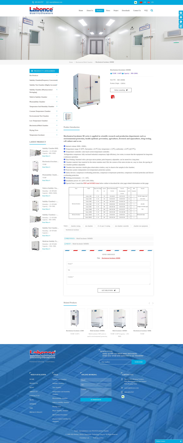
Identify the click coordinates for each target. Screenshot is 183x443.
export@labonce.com (55, 2)
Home (81, 10)
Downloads (126, 10)
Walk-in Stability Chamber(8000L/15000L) (50, 188)
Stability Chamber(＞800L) (50, 215)
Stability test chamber (59, 379)
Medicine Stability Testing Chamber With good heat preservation (50, 241)
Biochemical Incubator (59, 415)
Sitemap (33, 404)
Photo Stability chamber (60, 410)
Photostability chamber (60, 398)
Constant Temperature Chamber (40, 111)
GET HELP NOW (107, 290)
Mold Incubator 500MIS (84, 238)
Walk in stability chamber (60, 402)
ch (145, 2)
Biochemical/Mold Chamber (84, 62)
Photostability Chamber (37, 102)
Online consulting (119, 90)
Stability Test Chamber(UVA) (50, 228)
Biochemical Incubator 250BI (67, 331)
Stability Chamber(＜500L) (50, 201)
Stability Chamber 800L (50, 148)
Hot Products (34, 75)
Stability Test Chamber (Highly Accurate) (43, 85)
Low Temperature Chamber (39, 121)
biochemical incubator (72, 230)
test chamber (89, 226)
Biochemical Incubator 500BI (134, 331)
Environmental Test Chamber (39, 116)
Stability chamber (58, 383)
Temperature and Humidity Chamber (42, 106)
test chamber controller (122, 226)
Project (116, 10)
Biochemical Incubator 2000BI (111, 258)
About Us (90, 10)
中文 (146, 10)
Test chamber (56, 387)
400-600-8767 (39, 2)
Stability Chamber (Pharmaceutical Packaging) (41, 91)
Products (100, 10)
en (152, 2)
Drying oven (56, 406)
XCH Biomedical (98, 438)
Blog (32, 400)
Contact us (34, 396)
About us (33, 391)
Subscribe (139, 362)
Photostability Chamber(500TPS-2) (50, 175)
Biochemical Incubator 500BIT (50, 161)
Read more (45, 156)
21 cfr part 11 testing (104, 226)
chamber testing (75, 226)
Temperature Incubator (37, 135)
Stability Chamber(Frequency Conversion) (44, 80)
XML (31, 408)
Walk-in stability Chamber (38, 97)
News (108, 10)
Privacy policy (36, 412)
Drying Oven (34, 130)
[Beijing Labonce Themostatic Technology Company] (41, 10)
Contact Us (137, 10)
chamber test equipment (141, 226)
